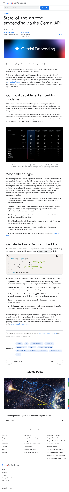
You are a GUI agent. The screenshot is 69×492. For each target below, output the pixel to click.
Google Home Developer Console (56, 458)
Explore (32, 347)
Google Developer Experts (32, 444)
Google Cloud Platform (9, 478)
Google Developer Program (32, 438)
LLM (18, 354)
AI (26, 343)
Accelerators (28, 446)
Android (4, 469)
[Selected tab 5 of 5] (38, 429)
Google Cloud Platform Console (56, 441)
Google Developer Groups (32, 441)
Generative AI (21, 347)
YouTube (4, 452)
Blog (3, 438)
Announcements (36, 343)
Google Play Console (53, 444)
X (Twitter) (5, 449)
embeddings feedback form (20, 324)
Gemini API (49, 343)
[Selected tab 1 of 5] (31, 429)
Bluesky (4, 441)
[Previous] (9, 361)
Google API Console (52, 438)
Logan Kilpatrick (9, 32)
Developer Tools (56, 351)
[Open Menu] (4, 3)
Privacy (10, 488)
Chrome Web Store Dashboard (56, 455)
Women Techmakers (30, 449)
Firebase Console (52, 446)
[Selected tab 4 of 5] (36, 429)
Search (44, 8)
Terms (4, 488)
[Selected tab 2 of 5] (33, 429)
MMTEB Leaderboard (45, 347)
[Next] (60, 361)
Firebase (4, 475)
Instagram (5, 444)
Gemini (6, 14)
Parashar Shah (24, 32)
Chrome (4, 472)
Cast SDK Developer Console (55, 452)
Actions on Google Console (55, 449)
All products (5, 481)
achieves (41, 119)
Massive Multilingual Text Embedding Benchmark (31, 351)
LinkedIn (4, 446)
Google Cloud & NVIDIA (31, 452)
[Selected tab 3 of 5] (34, 429)
